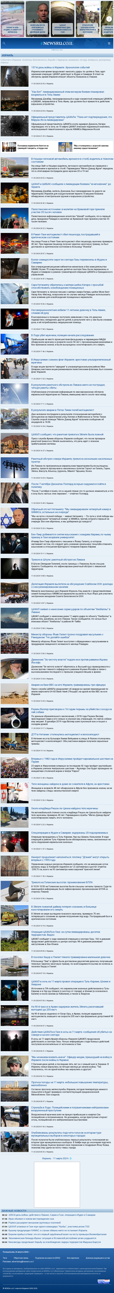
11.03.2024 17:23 (38, 379)
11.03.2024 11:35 (38, 876)
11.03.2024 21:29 (38, 136)
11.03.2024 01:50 (38, 1127)
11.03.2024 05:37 (38, 1101)
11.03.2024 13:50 (38, 654)
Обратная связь (21, 1258)
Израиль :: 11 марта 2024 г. (56, 1158)
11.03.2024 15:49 (38, 503)
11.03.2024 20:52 (38, 178)
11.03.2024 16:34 (38, 426)
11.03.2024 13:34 (38, 679)
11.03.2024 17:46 (38, 351)
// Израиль (49, 84)
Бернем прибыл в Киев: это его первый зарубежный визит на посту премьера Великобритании (57, 1234)
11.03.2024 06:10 (38, 1076)
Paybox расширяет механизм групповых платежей (34, 1223)
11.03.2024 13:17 (38, 728)
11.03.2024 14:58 (38, 576)
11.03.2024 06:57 (38, 1026)
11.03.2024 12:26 (38, 800)
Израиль (7, 55)
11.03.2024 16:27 (38, 451)
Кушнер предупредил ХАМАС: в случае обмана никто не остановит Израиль (47, 1230)
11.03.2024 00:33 (38, 1152)
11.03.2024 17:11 (38, 404)
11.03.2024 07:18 (38, 973)
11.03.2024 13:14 (38, 751)
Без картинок (73, 1258)
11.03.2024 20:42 (38, 203)
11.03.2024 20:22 (38, 228)
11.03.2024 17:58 (38, 329)
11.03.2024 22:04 (38, 111)
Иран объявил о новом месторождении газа (31, 1219)
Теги (5, 1258)
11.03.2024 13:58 (38, 628)
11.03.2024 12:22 (38, 825)
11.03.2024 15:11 (38, 554)
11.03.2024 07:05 (38, 1001)
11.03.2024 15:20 (38, 528)
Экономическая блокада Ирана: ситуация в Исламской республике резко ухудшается (52, 1238)
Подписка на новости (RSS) (47, 1258)
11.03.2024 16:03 (38, 478)
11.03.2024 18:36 (38, 304)
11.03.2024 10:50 (38, 899)
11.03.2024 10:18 (38, 926)
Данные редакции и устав (98, 1258)
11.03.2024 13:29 (38, 701)
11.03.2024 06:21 (38, 1051)
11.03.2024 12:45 (38, 778)
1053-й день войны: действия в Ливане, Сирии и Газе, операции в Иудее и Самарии (51, 1215)
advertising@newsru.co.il (23, 1261)
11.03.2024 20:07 (38, 254)
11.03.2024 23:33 (38, 84)
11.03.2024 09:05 (38, 951)
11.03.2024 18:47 (38, 279)
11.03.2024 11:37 (38, 849)
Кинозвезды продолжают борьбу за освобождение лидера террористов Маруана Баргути (54, 1242)
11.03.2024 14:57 (38, 603)
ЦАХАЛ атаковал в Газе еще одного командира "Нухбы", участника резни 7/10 (48, 1226)
